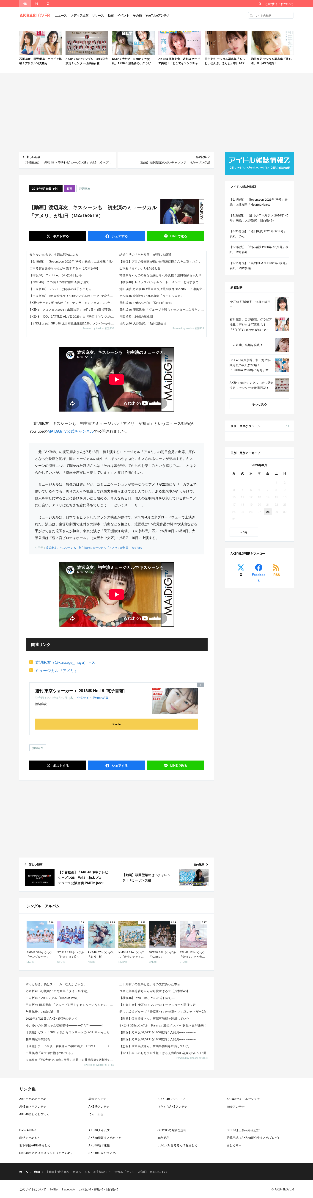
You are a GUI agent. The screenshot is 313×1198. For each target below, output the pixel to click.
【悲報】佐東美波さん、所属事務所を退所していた (154, 1018)
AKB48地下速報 (99, 1145)
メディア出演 (79, 15)
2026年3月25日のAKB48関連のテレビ (51, 1018)
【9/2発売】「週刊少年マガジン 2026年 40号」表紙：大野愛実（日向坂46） (259, 217)
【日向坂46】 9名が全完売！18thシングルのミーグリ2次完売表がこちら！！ (73, 295)
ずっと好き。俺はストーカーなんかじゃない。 (57, 984)
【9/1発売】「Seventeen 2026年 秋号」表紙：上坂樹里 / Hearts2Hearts (73, 261)
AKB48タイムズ (99, 1130)
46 (36, 4)
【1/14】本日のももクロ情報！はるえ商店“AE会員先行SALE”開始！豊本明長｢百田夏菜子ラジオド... (164, 1053)
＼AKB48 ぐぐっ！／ (171, 1099)
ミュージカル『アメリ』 (56, 670)
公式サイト (84, 697)
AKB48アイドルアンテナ (243, 1099)
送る (178, 236)
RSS (276, 574)
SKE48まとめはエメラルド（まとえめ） (46, 1153)
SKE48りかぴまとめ (102, 1153)
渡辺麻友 (84, 188)
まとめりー (234, 1145)
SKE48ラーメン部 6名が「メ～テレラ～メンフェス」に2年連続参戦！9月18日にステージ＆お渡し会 (73, 302)
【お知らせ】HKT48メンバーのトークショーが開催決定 (157, 1004)
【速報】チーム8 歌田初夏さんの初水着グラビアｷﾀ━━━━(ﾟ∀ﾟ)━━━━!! (71, 1046)
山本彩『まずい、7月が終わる (140, 268)
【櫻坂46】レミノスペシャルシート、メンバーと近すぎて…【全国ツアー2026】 (162, 282)
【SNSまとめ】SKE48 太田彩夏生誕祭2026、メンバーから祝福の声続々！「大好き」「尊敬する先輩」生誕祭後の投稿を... (73, 323)
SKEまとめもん (29, 1137)
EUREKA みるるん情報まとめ (177, 1145)
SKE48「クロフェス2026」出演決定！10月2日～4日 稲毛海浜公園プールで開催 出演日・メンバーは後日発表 (73, 309)
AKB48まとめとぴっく (34, 1114)
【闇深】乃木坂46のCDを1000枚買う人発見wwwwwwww (157, 1032)
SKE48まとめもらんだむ (243, 1130)
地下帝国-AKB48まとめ (34, 1145)
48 (25, 4)
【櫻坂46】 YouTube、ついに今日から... (57, 275)
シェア (119, 236)
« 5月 (243, 532)
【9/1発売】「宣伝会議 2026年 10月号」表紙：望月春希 (259, 249)
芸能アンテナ (97, 1099)
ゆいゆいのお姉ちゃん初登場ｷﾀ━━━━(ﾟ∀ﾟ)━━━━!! (65, 1025)
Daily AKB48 (27, 1130)
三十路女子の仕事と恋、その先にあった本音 (149, 984)
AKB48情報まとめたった (105, 1137)
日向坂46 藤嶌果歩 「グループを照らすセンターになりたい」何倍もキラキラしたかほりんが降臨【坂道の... (71, 1004)
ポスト (60, 236)
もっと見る (259, 404)
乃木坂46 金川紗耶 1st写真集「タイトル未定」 (151, 295)
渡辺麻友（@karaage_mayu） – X (65, 662)
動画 (111, 15)
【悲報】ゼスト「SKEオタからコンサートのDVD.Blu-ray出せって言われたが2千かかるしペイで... (71, 1032)
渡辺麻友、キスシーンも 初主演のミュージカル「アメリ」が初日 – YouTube (94, 547)
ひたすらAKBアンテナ (172, 1106)
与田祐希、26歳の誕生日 (136, 316)
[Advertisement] (156, 112)
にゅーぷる (95, 1114)
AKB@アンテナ (99, 1106)
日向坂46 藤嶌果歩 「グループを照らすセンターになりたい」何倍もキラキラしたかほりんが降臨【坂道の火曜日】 (162, 309)
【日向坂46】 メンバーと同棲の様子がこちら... (62, 289)
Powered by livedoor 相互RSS (98, 328)
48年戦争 (163, 1137)
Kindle (117, 724)
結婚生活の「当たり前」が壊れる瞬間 (145, 254)
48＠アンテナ (236, 1106)
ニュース (61, 15)
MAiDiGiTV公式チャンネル (71, 431)
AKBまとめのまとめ (32, 1099)
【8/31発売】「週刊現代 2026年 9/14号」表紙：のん (258, 233)
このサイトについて (279, 3)
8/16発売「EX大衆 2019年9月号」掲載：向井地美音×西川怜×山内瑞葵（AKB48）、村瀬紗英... (71, 1059)
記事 (105, 697)
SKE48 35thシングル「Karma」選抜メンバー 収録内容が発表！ (163, 1025)
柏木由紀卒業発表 (38, 1039)
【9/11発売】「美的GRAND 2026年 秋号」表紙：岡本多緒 (259, 265)
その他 (137, 15)
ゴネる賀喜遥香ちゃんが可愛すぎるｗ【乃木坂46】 (65, 268)
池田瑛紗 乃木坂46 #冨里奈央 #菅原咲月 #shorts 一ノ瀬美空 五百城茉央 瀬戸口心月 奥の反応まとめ (162, 289)
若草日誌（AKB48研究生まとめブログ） (254, 1137)
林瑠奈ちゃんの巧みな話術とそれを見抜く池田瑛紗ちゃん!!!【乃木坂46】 (162, 275)
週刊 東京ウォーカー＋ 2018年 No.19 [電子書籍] (80, 691)
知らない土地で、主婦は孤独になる (54, 254)
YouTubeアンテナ (158, 15)
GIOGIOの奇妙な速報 (171, 1130)
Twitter (97, 697)
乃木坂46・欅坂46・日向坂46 (98, 1189)
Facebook (259, 577)
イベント (123, 15)
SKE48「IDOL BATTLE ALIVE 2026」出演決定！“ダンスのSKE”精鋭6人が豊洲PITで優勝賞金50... (73, 316)
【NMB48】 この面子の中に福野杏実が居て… (61, 282)
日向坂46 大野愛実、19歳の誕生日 (143, 323)
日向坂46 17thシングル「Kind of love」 (146, 302)
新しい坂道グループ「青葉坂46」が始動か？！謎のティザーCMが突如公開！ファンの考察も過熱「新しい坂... (164, 1011)
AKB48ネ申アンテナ (33, 1106)
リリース (98, 15)
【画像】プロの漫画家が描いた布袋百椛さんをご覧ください (160, 261)
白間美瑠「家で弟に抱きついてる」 (50, 1053)
